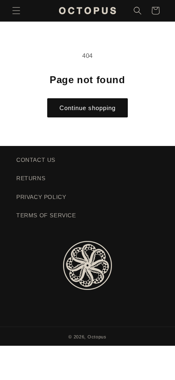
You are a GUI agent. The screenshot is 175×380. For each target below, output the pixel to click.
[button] (16, 11)
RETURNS (30, 178)
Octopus (97, 336)
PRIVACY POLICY (41, 197)
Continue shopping (87, 107)
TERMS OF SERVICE (46, 215)
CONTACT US (35, 160)
